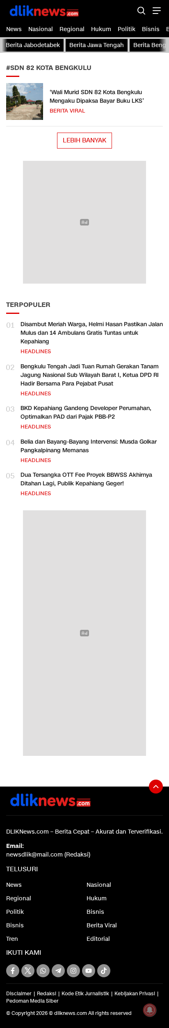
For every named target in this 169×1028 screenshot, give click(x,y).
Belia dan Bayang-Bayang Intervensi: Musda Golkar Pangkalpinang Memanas (89, 446)
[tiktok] (103, 970)
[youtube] (88, 970)
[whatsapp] (43, 970)
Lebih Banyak (84, 140)
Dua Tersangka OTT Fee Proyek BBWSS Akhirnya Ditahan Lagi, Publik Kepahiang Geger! (86, 479)
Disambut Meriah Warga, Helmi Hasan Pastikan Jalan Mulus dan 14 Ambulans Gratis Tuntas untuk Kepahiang (92, 332)
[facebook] (12, 970)
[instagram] (73, 970)
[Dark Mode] (127, 10)
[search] (141, 10)
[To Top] (156, 787)
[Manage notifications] (149, 1010)
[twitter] (27, 970)
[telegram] (58, 970)
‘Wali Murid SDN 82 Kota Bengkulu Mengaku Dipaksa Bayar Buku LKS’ (97, 96)
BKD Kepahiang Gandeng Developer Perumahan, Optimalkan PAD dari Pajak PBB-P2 (86, 412)
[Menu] (155, 10)
